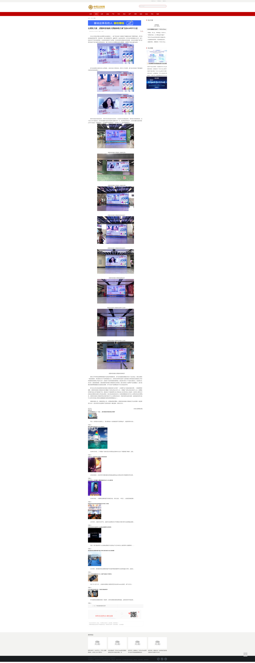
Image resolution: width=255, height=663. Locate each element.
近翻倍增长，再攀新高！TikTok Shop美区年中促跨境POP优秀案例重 (157, 41)
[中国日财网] (96, 7)
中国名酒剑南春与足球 (101, 605)
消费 (135, 14)
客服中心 (164, 1)
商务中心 (153, 1)
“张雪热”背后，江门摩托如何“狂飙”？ (156, 35)
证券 (102, 14)
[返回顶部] (245, 654)
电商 (158, 14)
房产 (130, 14)
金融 (107, 14)
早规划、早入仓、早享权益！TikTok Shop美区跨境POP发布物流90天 (157, 32)
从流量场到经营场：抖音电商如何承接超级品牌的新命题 (157, 39)
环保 (152, 14)
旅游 (141, 14)
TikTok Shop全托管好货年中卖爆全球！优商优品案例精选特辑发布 (157, 37)
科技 (124, 14)
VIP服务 (158, 1)
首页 (91, 14)
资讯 (96, 14)
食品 (146, 14)
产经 (113, 14)
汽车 (118, 14)
